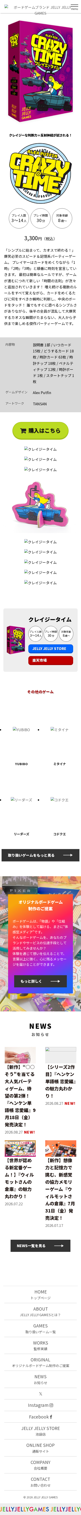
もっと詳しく (31, 981)
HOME (40, 1294)
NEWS (40, 1379)
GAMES (40, 1328)
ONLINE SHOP (40, 1447)
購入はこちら (44, 430)
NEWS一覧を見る (31, 1245)
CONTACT (40, 1481)
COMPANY (40, 1464)
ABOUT (40, 1311)
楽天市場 (39, 660)
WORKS (40, 1345)
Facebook (39, 1417)
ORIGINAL (40, 1362)
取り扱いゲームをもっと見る (31, 855)
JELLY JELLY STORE (49, 648)
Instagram (39, 1405)
